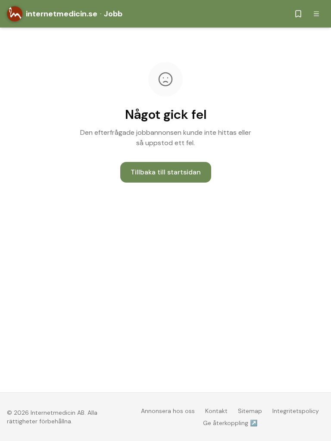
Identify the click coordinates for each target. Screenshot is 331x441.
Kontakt (216, 411)
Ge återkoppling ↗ (230, 423)
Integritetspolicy (295, 411)
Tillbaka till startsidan (166, 172)
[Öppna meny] (316, 14)
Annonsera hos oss (168, 411)
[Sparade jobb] (298, 13)
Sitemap (250, 411)
